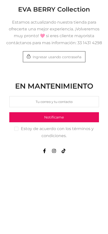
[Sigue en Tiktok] (63, 151)
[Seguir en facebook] (44, 151)
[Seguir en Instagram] (54, 151)
